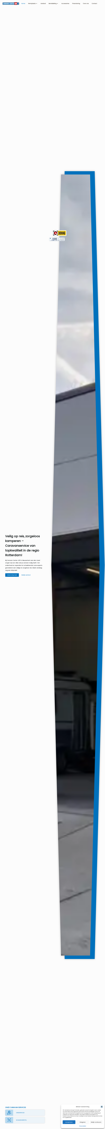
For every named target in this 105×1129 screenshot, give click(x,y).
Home (23, 3)
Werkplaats (32, 3)
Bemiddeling (53, 3)
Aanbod (43, 3)
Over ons (86, 3)
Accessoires (65, 3)
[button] (102, 1107)
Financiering (76, 3)
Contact (94, 3)
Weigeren (83, 1122)
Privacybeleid (82, 1126)
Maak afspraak (12, 575)
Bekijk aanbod (25, 575)
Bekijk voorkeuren (96, 1122)
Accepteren (69, 1122)
